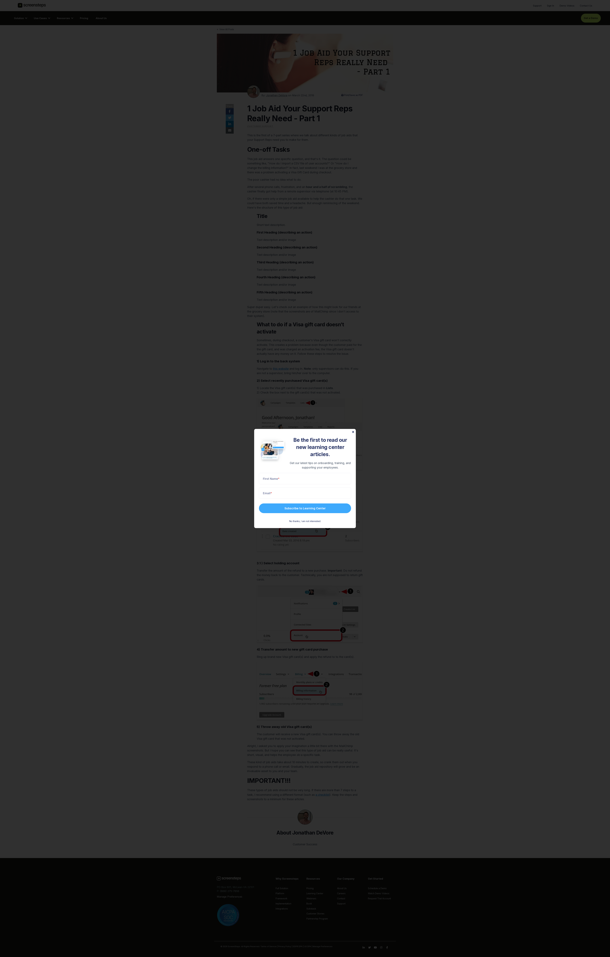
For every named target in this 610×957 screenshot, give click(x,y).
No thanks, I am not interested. (305, 521)
